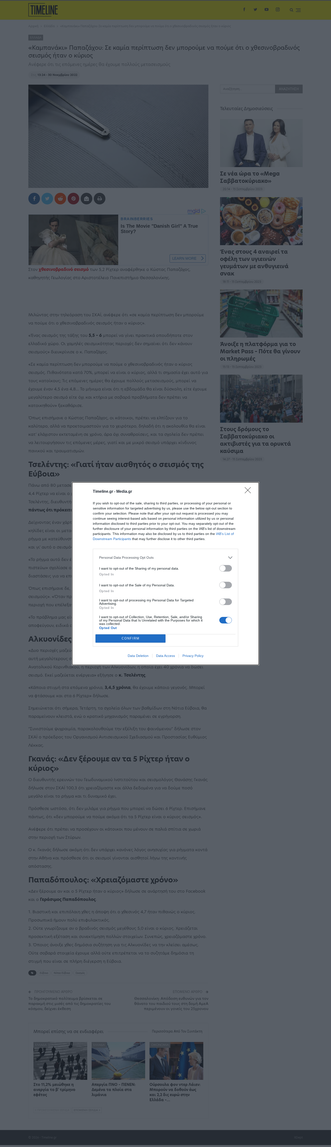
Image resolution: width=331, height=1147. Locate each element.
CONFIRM (131, 638)
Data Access (165, 656)
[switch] (225, 568)
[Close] (249, 491)
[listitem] (165, 557)
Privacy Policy (193, 656)
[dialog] (165, 573)
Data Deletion (138, 656)
